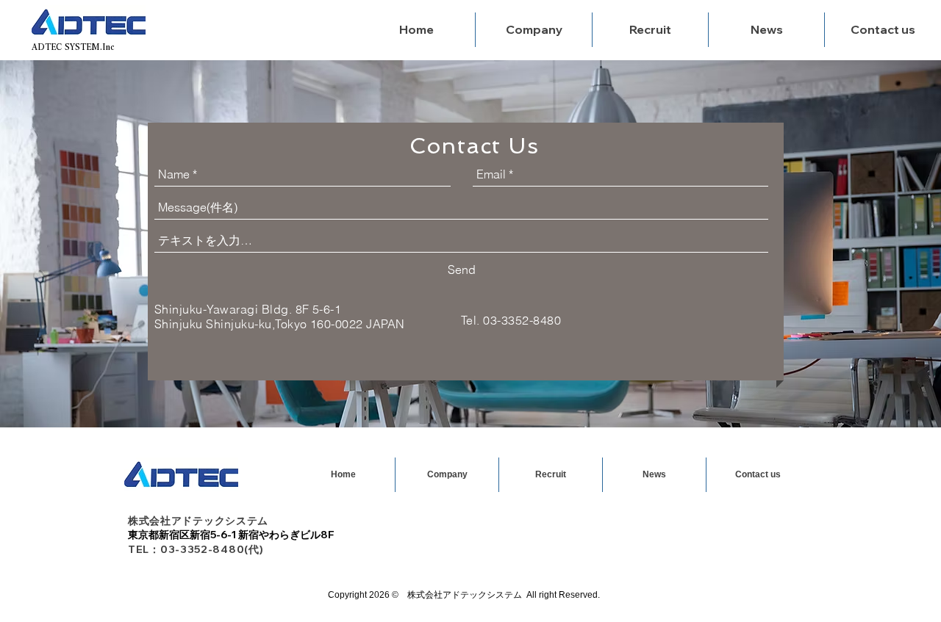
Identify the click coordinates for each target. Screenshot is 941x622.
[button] (650, 29)
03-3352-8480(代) (214, 549)
